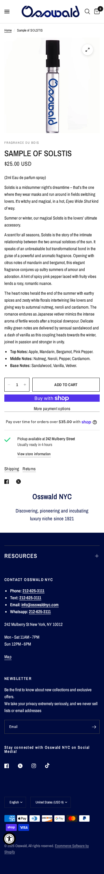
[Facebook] (10, 765)
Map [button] (8, 656)
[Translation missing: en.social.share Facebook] (7, 481)
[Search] (87, 11)
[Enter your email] (94, 727)
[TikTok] (51, 765)
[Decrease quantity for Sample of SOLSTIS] (9, 384)
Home (8, 30)
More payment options (52, 408)
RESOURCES (20, 556)
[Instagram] (37, 765)
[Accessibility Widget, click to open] (9, 838)
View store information (34, 453)
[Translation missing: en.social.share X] (19, 481)
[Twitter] (24, 765)
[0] (96, 11)
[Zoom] (87, 49)
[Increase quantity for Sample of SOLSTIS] (25, 384)
